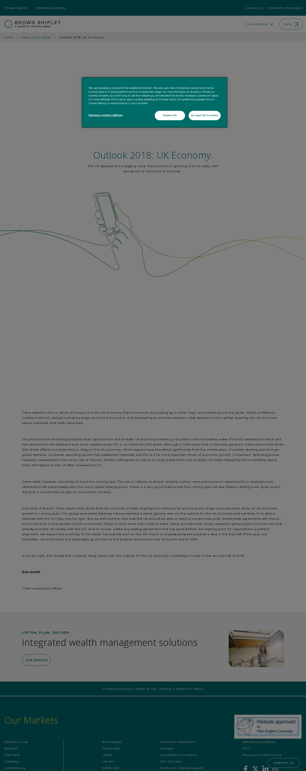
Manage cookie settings (105, 115)
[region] (154, 102)
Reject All (170, 115)
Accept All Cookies (204, 115)
